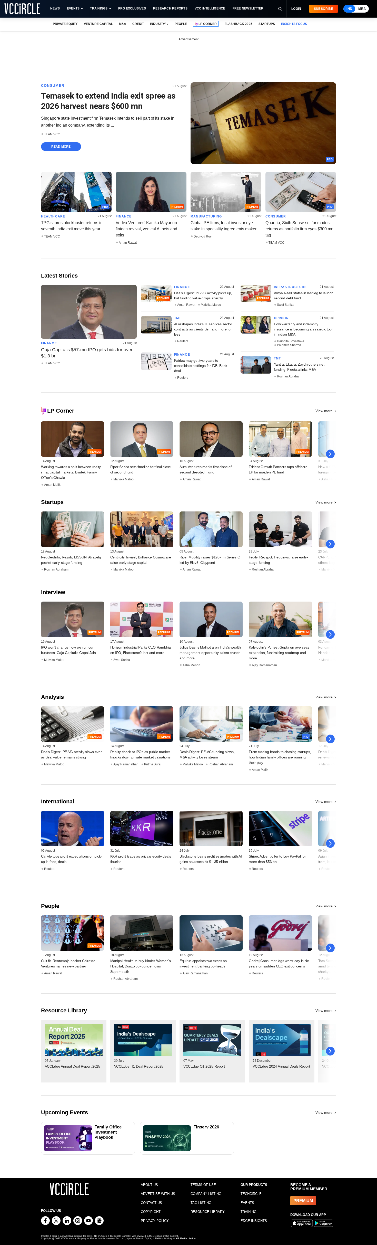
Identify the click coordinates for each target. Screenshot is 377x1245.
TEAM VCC (52, 134)
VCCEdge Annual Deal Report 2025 (72, 1066)
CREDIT (138, 24)
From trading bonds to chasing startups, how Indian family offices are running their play (280, 757)
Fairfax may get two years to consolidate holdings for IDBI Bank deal (200, 365)
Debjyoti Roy (203, 236)
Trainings (98, 8)
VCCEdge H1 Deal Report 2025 (138, 1066)
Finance (124, 216)
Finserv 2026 (206, 1127)
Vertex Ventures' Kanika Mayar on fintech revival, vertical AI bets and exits (146, 229)
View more (324, 411)
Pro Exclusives (132, 8)
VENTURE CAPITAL (98, 24)
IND (349, 9)
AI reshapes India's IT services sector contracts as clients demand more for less (203, 329)
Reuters (182, 341)
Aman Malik (52, 485)
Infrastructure (290, 287)
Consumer (53, 85)
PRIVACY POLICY (155, 1221)
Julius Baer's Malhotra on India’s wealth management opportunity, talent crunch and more (210, 652)
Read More (61, 146)
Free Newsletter (248, 8)
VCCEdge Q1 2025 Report (204, 1066)
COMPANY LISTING (206, 1194)
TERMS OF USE (203, 1185)
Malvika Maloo (211, 305)
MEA (362, 9)
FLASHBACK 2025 (238, 24)
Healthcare (53, 216)
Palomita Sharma (289, 345)
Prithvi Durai (152, 764)
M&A (122, 24)
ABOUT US (149, 1185)
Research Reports (170, 8)
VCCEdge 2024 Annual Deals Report (281, 1066)
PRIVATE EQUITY (65, 24)
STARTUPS (267, 24)
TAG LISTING (201, 1203)
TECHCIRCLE (251, 1194)
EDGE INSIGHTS (254, 1221)
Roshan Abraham (289, 376)
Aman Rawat (128, 242)
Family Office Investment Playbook (108, 1132)
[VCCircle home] (22, 8)
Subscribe (323, 9)
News (55, 8)
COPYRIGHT (151, 1212)
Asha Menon (191, 665)
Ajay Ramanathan (264, 665)
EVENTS (247, 1203)
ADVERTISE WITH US (158, 1194)
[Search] (280, 8)
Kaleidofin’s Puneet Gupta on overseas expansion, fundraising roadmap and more (279, 652)
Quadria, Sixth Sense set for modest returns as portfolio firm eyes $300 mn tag (299, 229)
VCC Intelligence (210, 8)
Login (296, 9)
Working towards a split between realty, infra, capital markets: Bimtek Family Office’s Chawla (71, 472)
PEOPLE (181, 24)
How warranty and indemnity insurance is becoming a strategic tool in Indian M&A (303, 329)
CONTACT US (151, 1203)
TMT (177, 318)
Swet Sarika (285, 305)
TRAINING (248, 1212)
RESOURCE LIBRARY (208, 1212)
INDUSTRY (158, 24)
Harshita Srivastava (290, 341)
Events (73, 8)
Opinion (281, 318)
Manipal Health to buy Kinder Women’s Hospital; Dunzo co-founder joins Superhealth (140, 966)
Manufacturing (206, 216)
